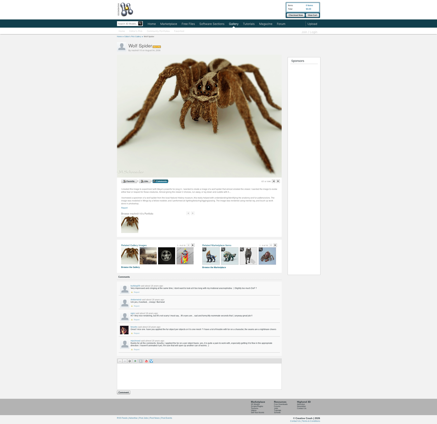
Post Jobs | (144, 418)
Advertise (301, 404)
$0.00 (308, 9)
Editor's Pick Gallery (132, 36)
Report (124, 207)
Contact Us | (296, 421)
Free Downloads (281, 404)
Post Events (166, 418)
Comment (123, 392)
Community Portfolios (158, 31)
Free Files (188, 24)
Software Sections (211, 24)
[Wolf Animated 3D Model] (248, 256)
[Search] (140, 23)
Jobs (276, 408)
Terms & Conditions (311, 421)
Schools (277, 412)
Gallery (233, 24)
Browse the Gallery (130, 267)
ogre (133, 313)
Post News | (155, 418)
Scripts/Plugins (257, 406)
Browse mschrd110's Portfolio (137, 213)
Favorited (179, 31)
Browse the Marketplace (214, 267)
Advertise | (134, 418)
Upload (312, 24)
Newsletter (301, 406)
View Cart (312, 15)
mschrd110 (136, 50)
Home (152, 24)
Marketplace (168, 24)
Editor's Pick (135, 31)
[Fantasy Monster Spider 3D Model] (267, 256)
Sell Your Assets (257, 412)
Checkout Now (296, 15)
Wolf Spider (149, 36)
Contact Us (301, 408)
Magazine (265, 24)
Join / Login (309, 32)
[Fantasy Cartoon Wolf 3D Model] (211, 256)
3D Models (255, 404)
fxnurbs (134, 327)
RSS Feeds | (123, 418)
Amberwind (136, 299)
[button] (120, 361)
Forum (281, 24)
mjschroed (135, 341)
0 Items (309, 5)
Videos (254, 410)
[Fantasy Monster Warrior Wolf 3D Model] (229, 256)
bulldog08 (135, 286)
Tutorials (249, 24)
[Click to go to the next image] (199, 176)
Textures (254, 408)
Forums (277, 406)
